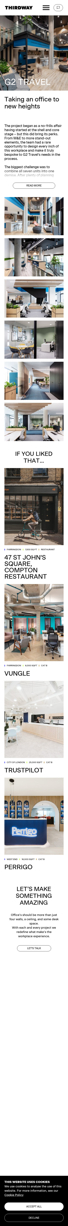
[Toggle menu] (46, 7)
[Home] (19, 7)
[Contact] (58, 7)
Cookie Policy (13, 1195)
